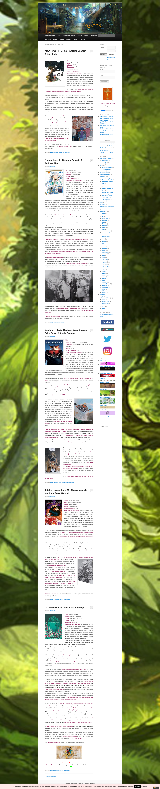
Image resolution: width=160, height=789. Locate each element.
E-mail (101, 75)
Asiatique (104, 215)
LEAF (103, 183)
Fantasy (104, 247)
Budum (107, 360)
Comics (104, 227)
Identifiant (102, 47)
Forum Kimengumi (104, 382)
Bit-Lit (103, 222)
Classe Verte (106, 169)
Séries (103, 308)
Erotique (104, 241)
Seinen (105, 262)
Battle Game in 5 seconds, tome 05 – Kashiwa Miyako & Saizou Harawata (107, 118)
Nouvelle (104, 273)
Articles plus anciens (50, 776)
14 (100, 147)
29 (102, 150)
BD (51, 152)
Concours (102, 201)
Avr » (111, 152)
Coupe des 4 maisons (62, 657)
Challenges (102, 176)
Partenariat (102, 294)
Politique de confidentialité (71, 783)
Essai (103, 243)
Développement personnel (108, 232)
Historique (104, 248)
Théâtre (103, 289)
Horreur (104, 250)
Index (101, 202)
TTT (103, 296)
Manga (52, 322)
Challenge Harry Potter (107, 178)
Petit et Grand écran (105, 298)
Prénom (101, 69)
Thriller (103, 291)
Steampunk (104, 285)
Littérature (102, 211)
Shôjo (104, 264)
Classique (104, 225)
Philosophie (105, 275)
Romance (104, 282)
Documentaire (105, 236)
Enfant (103, 239)
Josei (104, 261)
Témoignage (105, 287)
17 (107, 147)
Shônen (56, 322)
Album (103, 213)
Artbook (105, 259)
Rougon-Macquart (106, 194)
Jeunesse (104, 254)
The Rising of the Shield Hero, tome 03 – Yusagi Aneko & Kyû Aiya (107, 130)
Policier (104, 278)
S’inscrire (109, 61)
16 (105, 147)
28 (100, 150)
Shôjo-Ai (105, 266)
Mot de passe (103, 51)
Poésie (103, 277)
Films (103, 307)
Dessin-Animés (105, 301)
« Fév (102, 152)
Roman (103, 280)
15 (102, 147)
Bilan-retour (105, 160)
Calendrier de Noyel (105, 174)
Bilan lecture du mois (105, 158)
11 (109, 145)
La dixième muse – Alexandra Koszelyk (64, 607)
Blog (101, 165)
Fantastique (55, 152)
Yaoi (104, 269)
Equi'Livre (109, 373)
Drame (103, 238)
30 (105, 150)
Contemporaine (54, 770)
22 (102, 149)
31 (107, 150)
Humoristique (105, 252)
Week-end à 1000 (106, 199)
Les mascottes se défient (108, 185)
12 (111, 145)
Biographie (104, 220)
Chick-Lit (104, 224)
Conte (103, 229)
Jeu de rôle (102, 204)
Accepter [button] (137, 786)
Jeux (104, 171)
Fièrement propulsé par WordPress (86, 783)
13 (113, 145)
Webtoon (104, 292)
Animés (104, 299)
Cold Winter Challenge (107, 181)
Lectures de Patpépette (105, 397)
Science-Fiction (57, 482)
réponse (61, 322)
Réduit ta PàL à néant (107, 192)
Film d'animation (106, 305)
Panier (103, 164)
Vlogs (104, 162)
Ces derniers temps (107, 167)
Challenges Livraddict (107, 180)
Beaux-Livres (105, 218)
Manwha (104, 271)
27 (113, 149)
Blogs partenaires (104, 172)
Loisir (103, 255)
